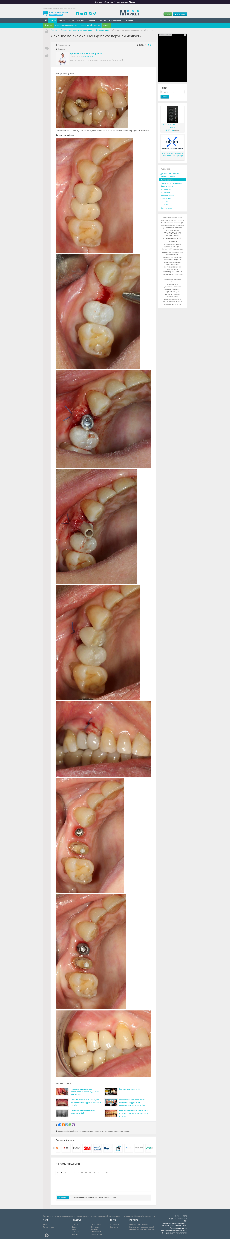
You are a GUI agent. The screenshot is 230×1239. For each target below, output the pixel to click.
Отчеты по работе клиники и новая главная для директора (172, 154)
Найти (164, 97)
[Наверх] (46, 1235)
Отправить (63, 1197)
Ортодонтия (166, 189)
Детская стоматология (170, 173)
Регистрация (181, 14)
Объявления (115, 20)
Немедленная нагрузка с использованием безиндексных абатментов (85, 1092)
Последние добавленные (66, 25)
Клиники (129, 20)
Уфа (91, 56)
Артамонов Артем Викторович (86, 53)
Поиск (49, 25)
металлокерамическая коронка (117, 1131)
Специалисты (96, 1232)
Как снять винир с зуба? (129, 1089)
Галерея (75, 1232)
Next (152, 1148)
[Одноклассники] (63, 1124)
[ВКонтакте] (59, 1124)
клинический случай (66, 1131)
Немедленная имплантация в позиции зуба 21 (84, 1111)
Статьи (53, 20)
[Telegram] (66, 1124)
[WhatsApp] (70, 1124)
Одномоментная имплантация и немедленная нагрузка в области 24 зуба (133, 1113)
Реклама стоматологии (138, 1224)
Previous (54, 1148)
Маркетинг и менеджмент (171, 183)
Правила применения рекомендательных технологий (174, 1229)
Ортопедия (165, 192)
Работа (102, 20)
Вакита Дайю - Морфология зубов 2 (172, 126)
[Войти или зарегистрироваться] (46, 31)
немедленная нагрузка (95, 1131)
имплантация (80, 1131)
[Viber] (73, 1124)
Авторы (106, 25)
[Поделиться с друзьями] (46, 55)
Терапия (164, 201)
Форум (71, 20)
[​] (103, 1183)
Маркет (80, 20)
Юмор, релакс (166, 208)
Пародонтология (167, 195)
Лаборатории (96, 1234)
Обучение (91, 20)
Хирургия (164, 205)
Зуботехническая (168, 177)
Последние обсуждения (90, 25)
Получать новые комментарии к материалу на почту (94, 1197)
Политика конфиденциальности (174, 1225)
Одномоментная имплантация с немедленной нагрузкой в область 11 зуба (86, 1102)
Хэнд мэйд (85, 56)
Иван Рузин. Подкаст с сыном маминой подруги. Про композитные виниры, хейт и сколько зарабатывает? (132, 1102)
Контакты (114, 1227)
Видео (63, 20)
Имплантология (64, 45)
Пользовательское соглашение (174, 1223)
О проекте (114, 1224)
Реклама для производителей (141, 1227)
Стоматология (166, 198)
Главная (54, 30)
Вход (168, 14)
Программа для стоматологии (174, 1233)
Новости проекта (168, 186)
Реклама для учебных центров (142, 1229)
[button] (58, 1173)
